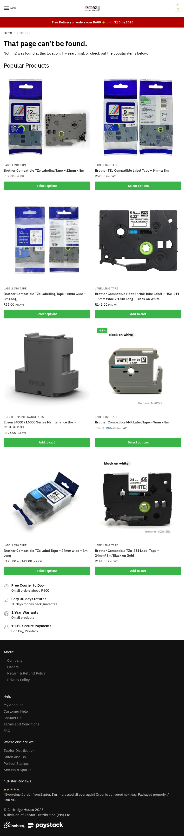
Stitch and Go (15, 757)
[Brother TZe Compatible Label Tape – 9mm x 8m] (138, 117)
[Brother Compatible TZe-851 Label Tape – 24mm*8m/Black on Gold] (138, 497)
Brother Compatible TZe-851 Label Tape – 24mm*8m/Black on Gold (127, 553)
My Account (13, 705)
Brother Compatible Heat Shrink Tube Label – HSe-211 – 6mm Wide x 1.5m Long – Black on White (137, 296)
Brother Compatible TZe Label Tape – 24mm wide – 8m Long (45, 553)
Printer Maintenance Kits (24, 417)
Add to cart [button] (138, 314)
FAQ (7, 730)
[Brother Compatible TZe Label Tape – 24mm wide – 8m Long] (47, 497)
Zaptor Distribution (19, 750)
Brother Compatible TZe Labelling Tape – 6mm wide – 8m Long (45, 296)
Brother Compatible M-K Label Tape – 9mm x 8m (132, 422)
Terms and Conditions (21, 724)
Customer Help (16, 711)
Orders (13, 667)
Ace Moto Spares (17, 769)
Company (14, 660)
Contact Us (12, 718)
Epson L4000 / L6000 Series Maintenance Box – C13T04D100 (40, 424)
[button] (177, 8)
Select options (47, 186)
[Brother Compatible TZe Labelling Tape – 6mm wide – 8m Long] (47, 240)
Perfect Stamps (16, 763)
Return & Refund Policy (26, 673)
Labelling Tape (15, 165)
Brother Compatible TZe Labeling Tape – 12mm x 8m (44, 170)
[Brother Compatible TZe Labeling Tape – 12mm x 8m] (47, 117)
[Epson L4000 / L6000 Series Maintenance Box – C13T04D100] (47, 369)
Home (8, 33)
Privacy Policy (18, 679)
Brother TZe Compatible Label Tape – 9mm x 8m (132, 170)
